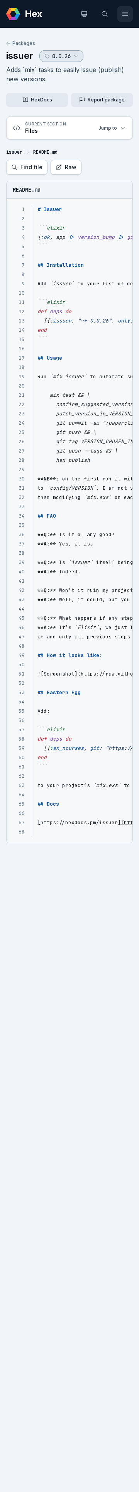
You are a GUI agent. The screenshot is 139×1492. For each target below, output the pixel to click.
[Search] (104, 13)
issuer (19, 55)
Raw (70, 167)
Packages (23, 43)
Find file (31, 167)
